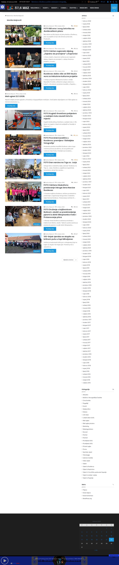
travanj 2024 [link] (87, 101)
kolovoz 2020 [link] (87, 227)
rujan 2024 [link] (86, 87)
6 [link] (96, 532)
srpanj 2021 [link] (86, 196)
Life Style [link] (86, 415)
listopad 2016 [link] (87, 360)
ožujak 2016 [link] (86, 380)
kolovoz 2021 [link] (87, 193)
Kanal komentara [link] (88, 495)
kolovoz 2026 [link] (87, 21)
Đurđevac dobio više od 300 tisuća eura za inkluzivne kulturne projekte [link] (60, 75)
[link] (2, 7)
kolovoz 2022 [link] (87, 159)
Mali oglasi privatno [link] (88, 423)
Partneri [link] (85, 437)
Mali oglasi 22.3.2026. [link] (15, 96)
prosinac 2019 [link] (87, 250)
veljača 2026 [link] (87, 38)
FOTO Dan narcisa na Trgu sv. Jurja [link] (60, 162)
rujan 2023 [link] (86, 121)
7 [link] (101, 532)
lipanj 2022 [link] (86, 164)
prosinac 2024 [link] (87, 78)
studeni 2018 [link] (87, 288)
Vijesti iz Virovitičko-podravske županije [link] (94, 472)
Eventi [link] (85, 406)
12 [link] (91, 536)
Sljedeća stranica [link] (68, 260)
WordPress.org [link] (87, 498)
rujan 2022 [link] (86, 156)
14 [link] (101, 536)
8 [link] (106, 532)
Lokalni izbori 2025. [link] (88, 417)
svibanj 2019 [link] (86, 271)
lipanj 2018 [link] (86, 302)
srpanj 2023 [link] (86, 127)
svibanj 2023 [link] (87, 133)
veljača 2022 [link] (87, 176)
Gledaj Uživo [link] (86, 409)
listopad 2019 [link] (87, 256)
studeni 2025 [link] (87, 47)
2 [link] (111, 528)
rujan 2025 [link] (86, 52)
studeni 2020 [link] (87, 219)
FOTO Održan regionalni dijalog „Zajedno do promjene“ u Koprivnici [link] (60, 52)
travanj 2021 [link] (86, 204)
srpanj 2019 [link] (86, 265)
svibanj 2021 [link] (86, 202)
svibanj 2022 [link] (87, 167)
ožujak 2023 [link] (86, 138)
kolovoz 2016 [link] (87, 365)
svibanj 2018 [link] (86, 305)
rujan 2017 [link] (86, 328)
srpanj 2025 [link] (86, 58)
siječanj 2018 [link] (87, 316)
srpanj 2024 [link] (86, 93)
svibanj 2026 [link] (87, 29)
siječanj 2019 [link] (87, 282)
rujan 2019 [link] (86, 259)
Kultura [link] (85, 412)
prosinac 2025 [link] (87, 44)
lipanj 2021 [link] (86, 199)
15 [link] (106, 536)
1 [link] (106, 528)
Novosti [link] (54, 8)
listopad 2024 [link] (87, 84)
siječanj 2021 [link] (87, 213)
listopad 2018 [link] (87, 291)
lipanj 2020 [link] (86, 233)
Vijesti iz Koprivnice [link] (88, 469)
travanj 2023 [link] (87, 136)
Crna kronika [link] (86, 400)
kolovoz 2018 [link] (87, 296)
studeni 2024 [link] (87, 81)
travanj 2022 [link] (87, 170)
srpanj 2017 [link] (86, 334)
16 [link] (111, 536)
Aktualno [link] (85, 394)
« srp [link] (95, 550)
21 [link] (101, 539)
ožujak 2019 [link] (86, 276)
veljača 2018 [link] (86, 314)
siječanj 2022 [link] (87, 179)
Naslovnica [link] (35, 8)
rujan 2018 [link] (86, 293)
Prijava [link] (85, 490)
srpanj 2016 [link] (86, 368)
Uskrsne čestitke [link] (88, 458)
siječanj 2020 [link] (87, 248)
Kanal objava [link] (87, 493)
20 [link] (96, 539)
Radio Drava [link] (94, 8)
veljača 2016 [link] (87, 382)
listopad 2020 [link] (87, 222)
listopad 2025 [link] (87, 49)
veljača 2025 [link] (87, 72)
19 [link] (91, 539)
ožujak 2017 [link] (86, 345)
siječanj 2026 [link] (87, 41)
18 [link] (86, 539)
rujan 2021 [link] (86, 190)
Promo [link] (85, 449)
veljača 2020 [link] (87, 245)
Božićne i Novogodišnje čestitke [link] (92, 397)
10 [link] (82, 536)
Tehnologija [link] (86, 455)
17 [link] (82, 539)
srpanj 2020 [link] (86, 230)
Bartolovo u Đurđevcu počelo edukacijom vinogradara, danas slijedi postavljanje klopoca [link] (61, 2)
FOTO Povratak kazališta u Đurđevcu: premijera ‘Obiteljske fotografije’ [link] (59, 140)
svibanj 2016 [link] (86, 374)
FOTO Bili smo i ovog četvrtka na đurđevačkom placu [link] (59, 29)
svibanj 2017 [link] (86, 339)
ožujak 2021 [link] (86, 207)
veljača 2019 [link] (87, 279)
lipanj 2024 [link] (86, 95)
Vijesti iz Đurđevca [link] (88, 466)
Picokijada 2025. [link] (88, 440)
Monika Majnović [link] (14, 20)
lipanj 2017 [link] (86, 337)
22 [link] (106, 539)
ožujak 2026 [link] (86, 35)
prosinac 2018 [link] (87, 285)
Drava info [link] (83, 8)
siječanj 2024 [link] (87, 110)
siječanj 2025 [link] (87, 75)
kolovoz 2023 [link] (87, 124)
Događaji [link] (85, 403)
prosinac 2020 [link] (87, 216)
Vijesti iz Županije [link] (88, 478)
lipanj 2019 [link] (86, 268)
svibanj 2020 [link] (87, 236)
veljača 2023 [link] (87, 141)
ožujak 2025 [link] (86, 70)
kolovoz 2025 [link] (87, 55)
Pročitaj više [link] (50, 43)
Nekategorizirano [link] (88, 429)
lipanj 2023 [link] (86, 130)
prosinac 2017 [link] (87, 319)
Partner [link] (85, 435)
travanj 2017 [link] (86, 342)
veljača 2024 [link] (87, 107)
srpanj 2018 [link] (86, 299)
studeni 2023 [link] (87, 116)
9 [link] (111, 532)
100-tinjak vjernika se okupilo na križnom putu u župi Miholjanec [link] (59, 237)
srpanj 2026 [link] (86, 24)
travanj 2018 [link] (86, 308)
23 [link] (111, 539)
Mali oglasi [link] (86, 420)
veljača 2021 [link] (86, 210)
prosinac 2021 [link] (87, 182)
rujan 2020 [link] (86, 225)
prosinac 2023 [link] (87, 113)
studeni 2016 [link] (87, 357)
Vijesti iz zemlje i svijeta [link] (90, 475)
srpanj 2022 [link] (86, 161)
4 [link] (86, 532)
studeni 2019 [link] (87, 253)
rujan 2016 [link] (86, 362)
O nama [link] (63, 8)
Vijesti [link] (45, 8)
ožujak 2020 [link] (86, 242)
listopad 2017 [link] (87, 325)
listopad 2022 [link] (87, 153)
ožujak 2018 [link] (86, 311)
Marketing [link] (86, 426)
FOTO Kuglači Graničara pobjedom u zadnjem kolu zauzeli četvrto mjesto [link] (60, 116)
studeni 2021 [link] (87, 184)
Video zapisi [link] (86, 460)
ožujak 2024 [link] (86, 104)
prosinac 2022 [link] (87, 147)
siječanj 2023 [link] (87, 144)
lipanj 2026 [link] (86, 27)
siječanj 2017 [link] (87, 351)
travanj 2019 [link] (86, 273)
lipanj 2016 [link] (86, 371)
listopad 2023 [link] (87, 118)
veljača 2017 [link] (86, 348)
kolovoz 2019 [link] (87, 262)
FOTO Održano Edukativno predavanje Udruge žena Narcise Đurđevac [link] (59, 188)
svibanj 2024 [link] (87, 98)
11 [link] (86, 536)
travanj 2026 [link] (87, 32)
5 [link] (91, 532)
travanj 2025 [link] (87, 67)
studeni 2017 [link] (87, 322)
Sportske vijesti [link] (87, 452)
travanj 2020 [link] (87, 239)
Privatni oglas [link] (87, 446)
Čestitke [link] (73, 8)
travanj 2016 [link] (86, 377)
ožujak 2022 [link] (86, 173)
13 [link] (96, 536)
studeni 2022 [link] (87, 150)
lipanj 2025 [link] (86, 61)
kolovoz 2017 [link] (87, 331)
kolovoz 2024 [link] (87, 90)
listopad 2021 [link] (87, 187)
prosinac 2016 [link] (87, 354)
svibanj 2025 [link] (87, 64)
